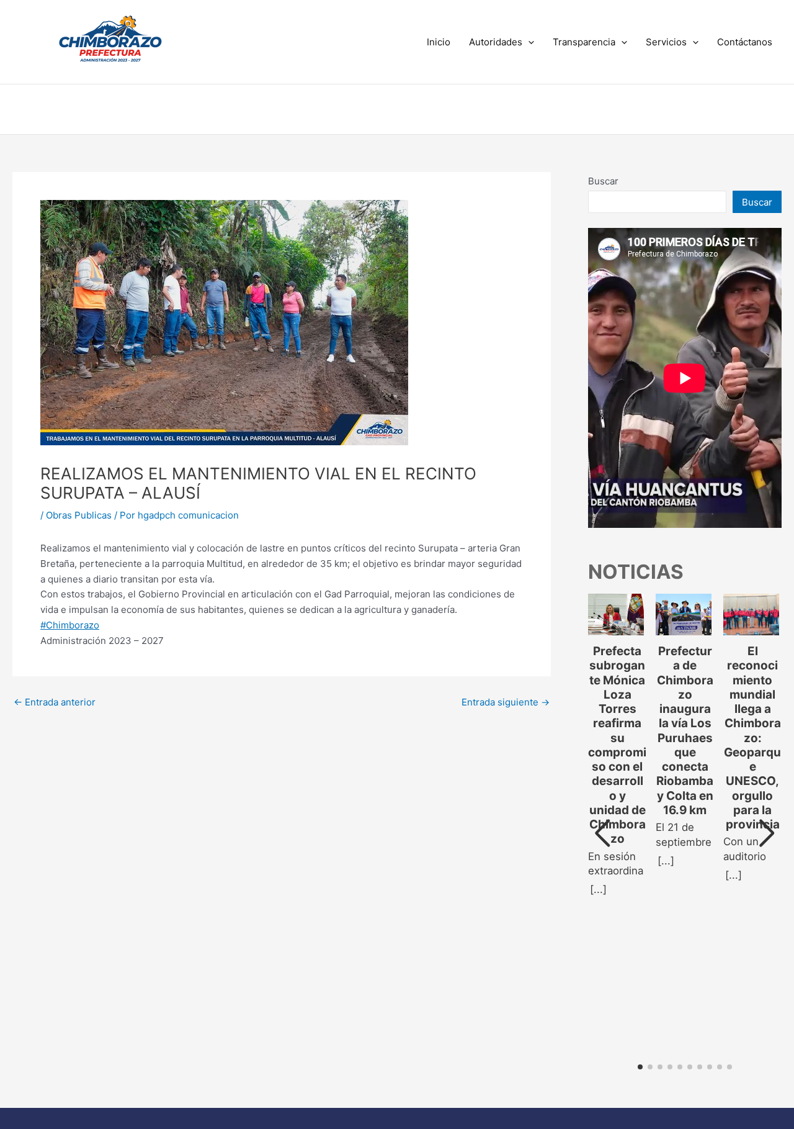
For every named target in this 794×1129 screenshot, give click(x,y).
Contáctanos (744, 42)
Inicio (438, 42)
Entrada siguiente (506, 702)
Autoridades (495, 42)
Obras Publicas (79, 515)
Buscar (603, 181)
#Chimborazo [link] (69, 625)
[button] (528, 42)
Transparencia (584, 42)
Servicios (666, 42)
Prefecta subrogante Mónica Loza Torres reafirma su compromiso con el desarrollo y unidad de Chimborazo (617, 745)
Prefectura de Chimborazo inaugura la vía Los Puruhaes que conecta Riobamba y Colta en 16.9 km (684, 730)
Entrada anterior (55, 702)
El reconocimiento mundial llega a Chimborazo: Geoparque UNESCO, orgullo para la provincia (752, 738)
